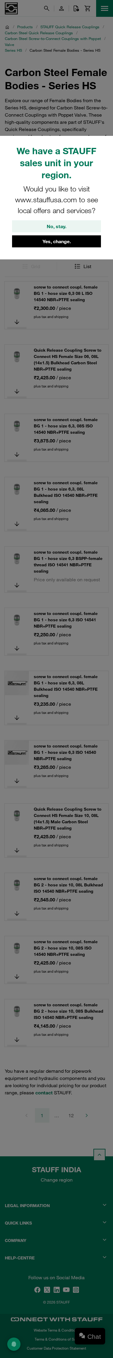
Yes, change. (56, 241)
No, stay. (56, 226)
